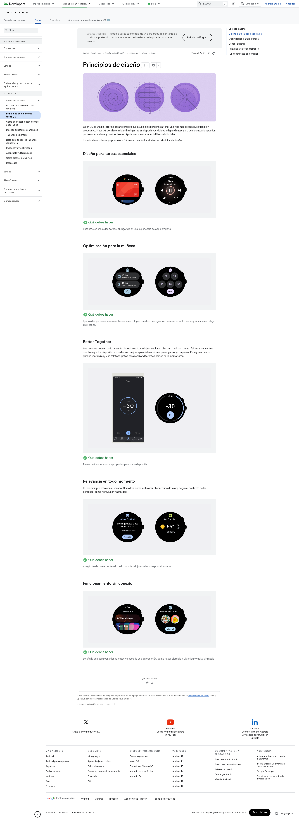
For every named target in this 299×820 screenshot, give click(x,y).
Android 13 (177, 776)
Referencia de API (223, 769)
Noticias (50, 776)
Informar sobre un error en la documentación (271, 765)
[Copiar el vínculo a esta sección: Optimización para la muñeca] (138, 246)
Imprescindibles (41, 3)
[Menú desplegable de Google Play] (139, 3)
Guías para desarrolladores (228, 764)
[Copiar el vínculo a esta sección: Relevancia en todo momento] (138, 482)
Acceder (290, 3)
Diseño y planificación (74, 3)
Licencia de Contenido (198, 695)
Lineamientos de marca (82, 812)
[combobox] (212, 4)
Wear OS (134, 761)
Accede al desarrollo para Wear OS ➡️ (89, 20)
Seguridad (51, 766)
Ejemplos (55, 20)
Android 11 (177, 786)
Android (50, 756)
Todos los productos (164, 798)
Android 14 (177, 771)
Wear (25, 12)
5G (89, 781)
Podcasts (50, 786)
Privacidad (93, 776)
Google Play (128, 3)
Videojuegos (94, 756)
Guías (38, 20)
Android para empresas (57, 761)
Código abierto (53, 771)
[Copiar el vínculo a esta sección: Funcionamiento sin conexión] (138, 584)
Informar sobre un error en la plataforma (271, 757)
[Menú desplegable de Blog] (160, 3)
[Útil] (209, 53)
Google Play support (267, 771)
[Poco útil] (213, 53)
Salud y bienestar (96, 766)
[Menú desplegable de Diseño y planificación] (91, 3)
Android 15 (177, 766)
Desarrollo (104, 3)
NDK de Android (223, 779)
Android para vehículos (141, 771)
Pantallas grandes (138, 756)
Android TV (135, 776)
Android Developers (92, 53)
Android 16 (177, 761)
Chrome (99, 798)
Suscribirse (260, 812)
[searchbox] (21, 30)
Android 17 (177, 756)
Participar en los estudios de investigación (270, 777)
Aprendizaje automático (100, 761)
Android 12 (177, 781)
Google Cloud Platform (135, 798)
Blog (153, 3)
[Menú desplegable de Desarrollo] (114, 3)
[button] (18, 48)
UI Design (10, 12)
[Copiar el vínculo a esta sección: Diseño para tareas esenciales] (139, 154)
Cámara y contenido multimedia (104, 771)
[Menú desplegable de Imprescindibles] (54, 3)
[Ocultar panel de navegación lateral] (37, 814)
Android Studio (273, 3)
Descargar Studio (223, 774)
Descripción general (15, 20)
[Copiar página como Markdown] (154, 65)
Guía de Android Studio (226, 759)
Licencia (63, 812)
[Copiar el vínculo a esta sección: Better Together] (115, 342)
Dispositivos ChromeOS (141, 766)
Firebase (113, 798)
